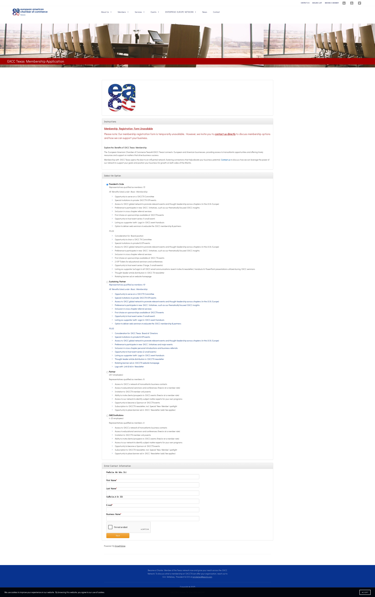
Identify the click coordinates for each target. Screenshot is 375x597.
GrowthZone (120, 546)
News (204, 12)
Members (122, 12)
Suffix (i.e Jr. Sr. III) (114, 497)
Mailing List (317, 3)
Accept (365, 592)
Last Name (111, 488)
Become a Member (332, 3)
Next (118, 535)
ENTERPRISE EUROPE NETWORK (179, 12)
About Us (105, 12)
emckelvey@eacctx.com (202, 576)
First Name (111, 480)
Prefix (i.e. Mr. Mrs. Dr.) (116, 472)
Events (153, 12)
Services (138, 12)
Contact (216, 12)
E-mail (109, 505)
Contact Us (305, 3)
